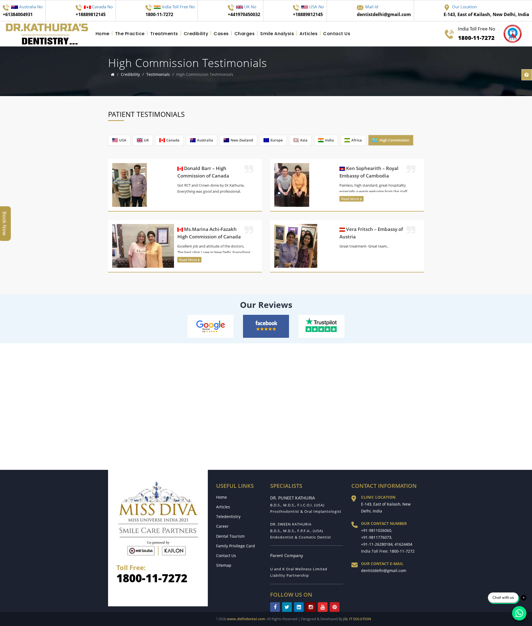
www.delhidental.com (246, 618)
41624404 (403, 544)
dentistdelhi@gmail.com (383, 570)
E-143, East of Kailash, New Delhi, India (386, 507)
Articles (309, 33)
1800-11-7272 (151, 578)
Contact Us (336, 33)
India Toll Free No (476, 33)
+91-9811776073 (376, 537)
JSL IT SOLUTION (357, 618)
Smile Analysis (277, 33)
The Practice (130, 33)
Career (222, 526)
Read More (350, 198)
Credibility (196, 33)
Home (102, 33)
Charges (244, 33)
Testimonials (158, 74)
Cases (221, 33)
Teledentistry (228, 516)
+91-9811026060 (376, 530)
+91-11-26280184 (377, 544)
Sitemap (223, 565)
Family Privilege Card (235, 545)
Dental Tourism (230, 536)
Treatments (164, 33)
